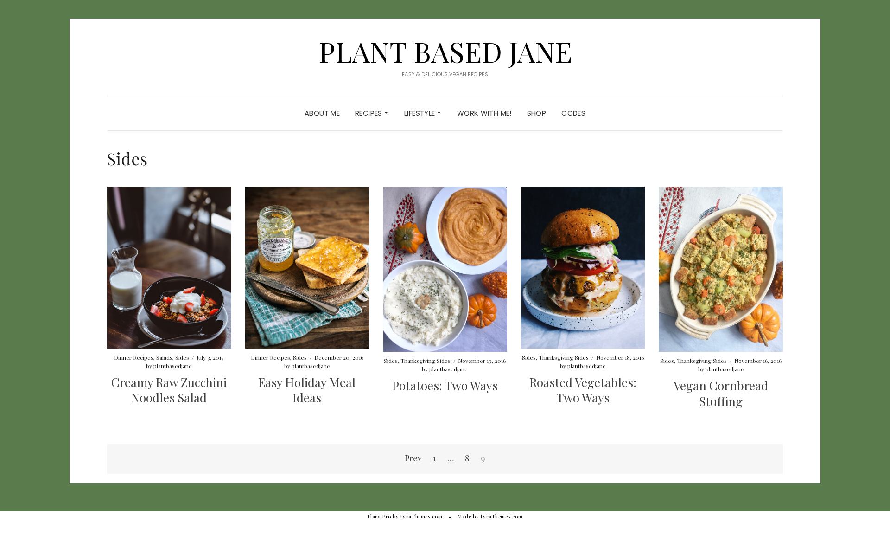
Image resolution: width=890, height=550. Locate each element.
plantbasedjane (172, 365)
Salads (164, 357)
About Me (322, 113)
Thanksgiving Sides (425, 360)
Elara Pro (379, 516)
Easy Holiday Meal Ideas (307, 390)
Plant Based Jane (445, 51)
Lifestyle (420, 113)
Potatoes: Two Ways (445, 385)
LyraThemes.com (502, 516)
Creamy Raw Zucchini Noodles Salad (169, 390)
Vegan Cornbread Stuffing (721, 393)
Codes (573, 113)
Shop (537, 113)
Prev (413, 458)
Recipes (369, 113)
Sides (182, 357)
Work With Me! (484, 113)
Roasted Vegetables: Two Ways (582, 390)
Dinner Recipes (133, 357)
